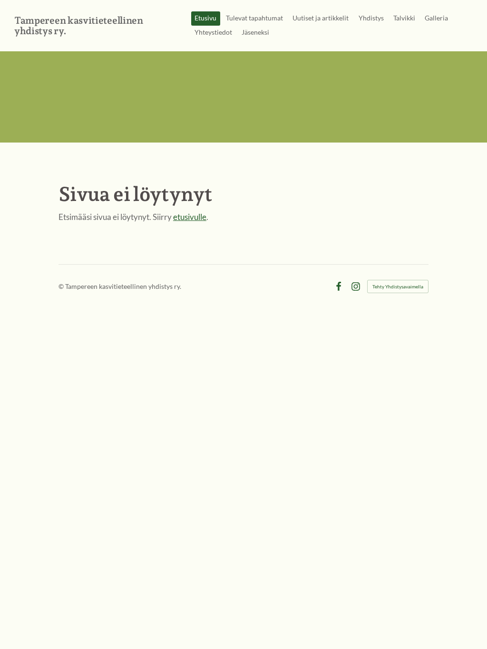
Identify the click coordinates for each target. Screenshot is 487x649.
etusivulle (189, 217)
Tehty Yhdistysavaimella (397, 286)
